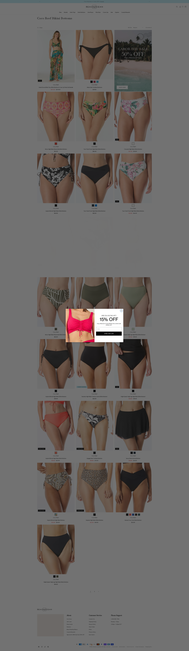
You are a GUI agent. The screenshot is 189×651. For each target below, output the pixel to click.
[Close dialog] (121, 310)
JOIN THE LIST (109, 334)
